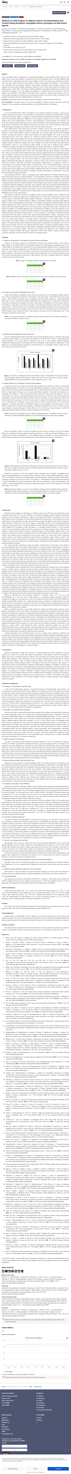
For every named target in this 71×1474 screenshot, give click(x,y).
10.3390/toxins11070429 (35, 7)
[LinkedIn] (9, 1271)
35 (63, 184)
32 (67, 178)
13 (56, 132)
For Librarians (40, 1403)
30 (29, 164)
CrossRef (51, 951)
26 (13, 161)
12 (55, 132)
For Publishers (40, 1405)
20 (66, 148)
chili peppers (38, 99)
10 (4, 127)
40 (26, 563)
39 (61, 200)
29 (27, 164)
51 (28, 755)
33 (30, 182)
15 (12, 139)
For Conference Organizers (44, 1410)
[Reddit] (19, 1271)
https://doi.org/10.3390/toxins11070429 (28, 56)
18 (37, 144)
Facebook (39, 1420)
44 (29, 631)
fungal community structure (52, 99)
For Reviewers (40, 1398)
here (14, 1321)
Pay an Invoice (6, 1398)
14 (13, 136)
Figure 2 (4, 433)
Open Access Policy (7, 1400)
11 (66, 131)
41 (40, 585)
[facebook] (12, 1271)
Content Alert (38, 1386)
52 (8, 847)
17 (29, 142)
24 (9, 161)
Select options (7, 1446)
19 (39, 144)
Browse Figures (20, 66)
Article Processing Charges (9, 1396)
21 (67, 148)
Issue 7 (25, 7)
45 (48, 716)
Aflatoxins (27, 62)
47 (34, 736)
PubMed (62, 951)
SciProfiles (5, 1427)
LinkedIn (38, 1418)
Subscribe (6, 1454)
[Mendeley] (22, 1271)
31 (25, 172)
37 (58, 188)
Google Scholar (38, 940)
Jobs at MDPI (5, 1405)
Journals (5, 7)
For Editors (39, 1400)
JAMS (3, 1431)
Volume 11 (18, 7)
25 (11, 161)
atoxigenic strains (28, 99)
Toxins (11, 7)
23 (58, 157)
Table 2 (9, 247)
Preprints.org (5, 1422)
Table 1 (9, 245)
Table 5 (12, 477)
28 (16, 161)
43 (12, 627)
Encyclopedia (6, 1429)
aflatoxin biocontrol (15, 99)
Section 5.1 (5, 857)
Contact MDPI (6, 1403)
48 (32, 753)
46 (41, 730)
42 (10, 627)
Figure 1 (17, 339)
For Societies (40, 1407)
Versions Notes (32, 66)
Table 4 (51, 390)
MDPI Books (5, 1420)
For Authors (39, 1396)
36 (65, 184)
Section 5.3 (62, 873)
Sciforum (4, 1418)
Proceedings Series (7, 1434)
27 (14, 161)
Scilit (56, 951)
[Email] (3, 1271)
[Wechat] (16, 1271)
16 (67, 139)
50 (26, 755)
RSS (30, 1386)
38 (22, 198)
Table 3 (66, 295)
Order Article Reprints (59, 13)
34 (61, 184)
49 (24, 755)
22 (3, 157)
